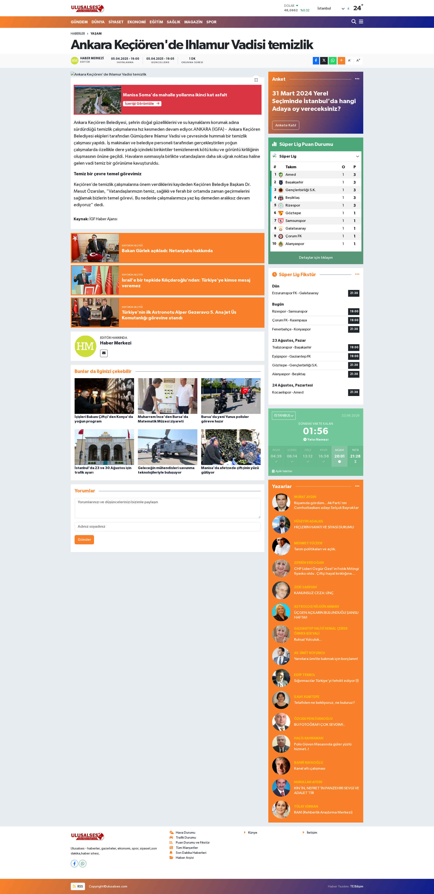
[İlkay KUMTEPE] (281, 700)
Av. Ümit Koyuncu (309, 653)
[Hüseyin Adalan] (281, 524)
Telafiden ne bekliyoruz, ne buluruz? (324, 703)
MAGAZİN (193, 22)
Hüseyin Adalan (308, 521)
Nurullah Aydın (308, 782)
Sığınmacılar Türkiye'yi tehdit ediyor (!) (326, 681)
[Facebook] (74, 863)
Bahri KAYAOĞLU (308, 762)
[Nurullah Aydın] (281, 788)
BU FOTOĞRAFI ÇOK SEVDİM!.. (319, 725)
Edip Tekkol (304, 675)
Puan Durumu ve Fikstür (193, 842)
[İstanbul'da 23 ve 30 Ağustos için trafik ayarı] (104, 447)
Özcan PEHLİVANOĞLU (313, 719)
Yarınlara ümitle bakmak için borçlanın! (326, 659)
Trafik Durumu (186, 837)
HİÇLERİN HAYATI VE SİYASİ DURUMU (324, 527)
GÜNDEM (79, 22)
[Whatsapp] (82, 863)
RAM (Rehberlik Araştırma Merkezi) (323, 812)
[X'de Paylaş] (324, 60)
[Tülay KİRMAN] (281, 809)
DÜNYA (98, 22)
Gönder (84, 540)
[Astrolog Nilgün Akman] (281, 612)
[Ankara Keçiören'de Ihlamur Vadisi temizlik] (167, 75)
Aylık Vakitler (284, 471)
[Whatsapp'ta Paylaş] (333, 60)
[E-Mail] (104, 353)
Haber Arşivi (185, 857)
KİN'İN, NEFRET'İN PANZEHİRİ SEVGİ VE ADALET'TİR (326, 790)
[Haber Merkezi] (85, 346)
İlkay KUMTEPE (306, 697)
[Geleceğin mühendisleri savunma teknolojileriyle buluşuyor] (167, 447)
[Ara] (354, 22)
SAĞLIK (173, 22)
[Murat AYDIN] (281, 502)
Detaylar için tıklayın (316, 258)
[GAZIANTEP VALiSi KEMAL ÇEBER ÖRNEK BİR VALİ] (281, 634)
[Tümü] (357, 79)
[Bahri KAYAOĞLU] (281, 766)
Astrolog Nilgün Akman (316, 606)
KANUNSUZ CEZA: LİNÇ (314, 593)
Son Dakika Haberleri (191, 852)
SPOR (211, 22)
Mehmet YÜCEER (308, 543)
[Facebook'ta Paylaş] (316, 60)
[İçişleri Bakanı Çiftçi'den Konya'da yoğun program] (104, 396)
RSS (80, 886)
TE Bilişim (356, 886)
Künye (252, 832)
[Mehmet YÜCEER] (281, 546)
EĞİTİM (156, 22)
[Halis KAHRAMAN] (281, 744)
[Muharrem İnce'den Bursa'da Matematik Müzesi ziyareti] (167, 396)
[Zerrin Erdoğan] (281, 568)
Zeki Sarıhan (305, 587)
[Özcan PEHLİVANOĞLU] (281, 722)
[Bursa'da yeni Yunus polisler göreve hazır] (231, 396)
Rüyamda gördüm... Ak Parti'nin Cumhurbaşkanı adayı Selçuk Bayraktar (326, 505)
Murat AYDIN (305, 497)
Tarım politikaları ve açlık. (315, 549)
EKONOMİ (136, 22)
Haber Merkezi (115, 343)
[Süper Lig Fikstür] (357, 275)
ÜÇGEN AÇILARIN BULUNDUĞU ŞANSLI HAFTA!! (326, 615)
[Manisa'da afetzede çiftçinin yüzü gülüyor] (231, 447)
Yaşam (96, 33)
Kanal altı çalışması (309, 769)
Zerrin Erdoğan (309, 562)
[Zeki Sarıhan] (281, 590)
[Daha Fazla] (341, 60)
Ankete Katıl (285, 125)
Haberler (78, 33)
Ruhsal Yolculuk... (308, 640)
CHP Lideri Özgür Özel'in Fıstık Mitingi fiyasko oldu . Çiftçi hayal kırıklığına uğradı (326, 571)
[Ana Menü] (360, 22)
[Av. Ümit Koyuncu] (281, 656)
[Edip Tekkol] (281, 678)
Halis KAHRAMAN (308, 738)
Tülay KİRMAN (306, 806)
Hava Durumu (185, 832)
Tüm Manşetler (187, 847)
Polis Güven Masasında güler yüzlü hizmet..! (322, 746)
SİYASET (116, 22)
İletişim (312, 832)
